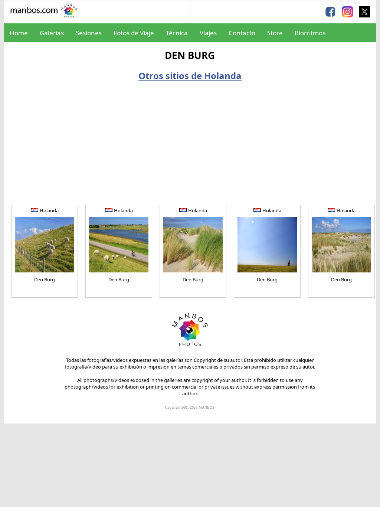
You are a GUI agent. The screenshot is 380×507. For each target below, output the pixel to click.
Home (19, 33)
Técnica (177, 33)
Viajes (208, 33)
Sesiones (89, 33)
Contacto (242, 33)
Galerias (52, 33)
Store (275, 33)
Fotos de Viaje (134, 33)
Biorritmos (310, 33)
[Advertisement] (190, 141)
